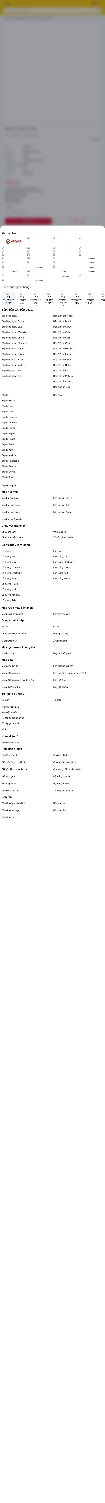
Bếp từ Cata (7, 406)
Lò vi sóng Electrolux (63, 562)
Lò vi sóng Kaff (60, 573)
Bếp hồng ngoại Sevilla (13, 370)
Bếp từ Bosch (8, 400)
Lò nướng (6, 551)
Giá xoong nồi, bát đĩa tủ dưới (67, 769)
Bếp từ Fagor (8, 444)
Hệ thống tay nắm (61, 776)
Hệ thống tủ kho (61, 783)
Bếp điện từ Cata (61, 332)
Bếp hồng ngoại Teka (12, 376)
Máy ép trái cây (60, 634)
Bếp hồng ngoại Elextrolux (14, 343)
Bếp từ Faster (8, 428)
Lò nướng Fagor (10, 578)
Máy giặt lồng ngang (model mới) (18, 680)
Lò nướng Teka (9, 600)
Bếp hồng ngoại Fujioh (13, 354)
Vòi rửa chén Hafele (63, 537)
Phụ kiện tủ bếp (9, 712)
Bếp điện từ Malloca (63, 376)
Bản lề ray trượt (9, 755)
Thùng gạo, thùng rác (63, 791)
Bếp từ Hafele (8, 439)
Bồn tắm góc (59, 803)
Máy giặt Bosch (60, 680)
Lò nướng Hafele (10, 584)
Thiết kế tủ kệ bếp (10, 707)
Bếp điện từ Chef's (62, 343)
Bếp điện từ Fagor (62, 354)
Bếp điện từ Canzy (62, 327)
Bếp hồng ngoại (9, 316)
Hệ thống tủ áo (9, 783)
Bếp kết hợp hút (9, 485)
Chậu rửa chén (9, 532)
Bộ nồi (5, 626)
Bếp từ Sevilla (8, 472)
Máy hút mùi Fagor (62, 512)
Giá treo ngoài (8, 776)
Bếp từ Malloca (9, 455)
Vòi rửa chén (59, 532)
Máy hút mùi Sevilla (62, 498)
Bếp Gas (57, 395)
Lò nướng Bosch (10, 556)
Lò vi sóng (58, 551)
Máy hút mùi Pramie (11, 505)
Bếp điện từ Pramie (62, 381)
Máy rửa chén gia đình (12, 614)
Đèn (4, 729)
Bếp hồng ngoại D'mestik (14, 332)
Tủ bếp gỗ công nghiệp (13, 718)
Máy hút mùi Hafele (11, 512)
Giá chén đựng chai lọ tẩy (14, 762)
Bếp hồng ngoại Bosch (13, 321)
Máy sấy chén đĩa (61, 614)
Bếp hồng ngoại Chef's (13, 338)
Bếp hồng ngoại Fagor (12, 349)
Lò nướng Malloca (11, 595)
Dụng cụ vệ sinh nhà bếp (14, 634)
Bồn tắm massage (10, 810)
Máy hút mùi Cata (10, 498)
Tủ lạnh (5, 700)
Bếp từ (5, 395)
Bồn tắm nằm (59, 810)
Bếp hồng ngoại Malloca (13, 365)
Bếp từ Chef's (8, 411)
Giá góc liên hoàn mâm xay (15, 769)
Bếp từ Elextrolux (10, 422)
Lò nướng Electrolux (12, 573)
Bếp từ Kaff (7, 450)
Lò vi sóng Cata (60, 556)
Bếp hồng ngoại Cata (12, 327)
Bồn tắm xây (8, 817)
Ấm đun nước (60, 641)
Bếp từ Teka (7, 477)
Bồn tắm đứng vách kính (13, 803)
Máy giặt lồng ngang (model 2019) (69, 673)
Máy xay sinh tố (9, 641)
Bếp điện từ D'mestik (63, 349)
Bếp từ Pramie (9, 466)
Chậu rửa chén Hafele (12, 537)
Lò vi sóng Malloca (62, 578)
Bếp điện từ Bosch (62, 321)
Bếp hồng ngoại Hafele (13, 359)
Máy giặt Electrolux (11, 687)
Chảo (56, 626)
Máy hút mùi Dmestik (12, 519)
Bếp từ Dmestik (9, 417)
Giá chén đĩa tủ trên (62, 755)
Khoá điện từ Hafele (11, 742)
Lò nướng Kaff (9, 589)
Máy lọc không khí (62, 653)
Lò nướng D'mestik (11, 567)
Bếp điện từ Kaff (61, 370)
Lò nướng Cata (9, 562)
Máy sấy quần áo (10, 666)
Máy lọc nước (8, 653)
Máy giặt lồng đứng (11, 673)
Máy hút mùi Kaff (61, 505)
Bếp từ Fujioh (8, 433)
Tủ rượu (57, 700)
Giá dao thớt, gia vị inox (64, 762)
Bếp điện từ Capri (62, 338)
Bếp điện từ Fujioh (62, 359)
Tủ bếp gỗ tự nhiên (11, 723)
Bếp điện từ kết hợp (63, 316)
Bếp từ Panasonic (10, 461)
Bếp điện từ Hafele (62, 365)
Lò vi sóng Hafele (61, 567)
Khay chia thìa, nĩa (11, 791)
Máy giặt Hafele (60, 687)
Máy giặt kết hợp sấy (63, 666)
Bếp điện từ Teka (61, 387)
